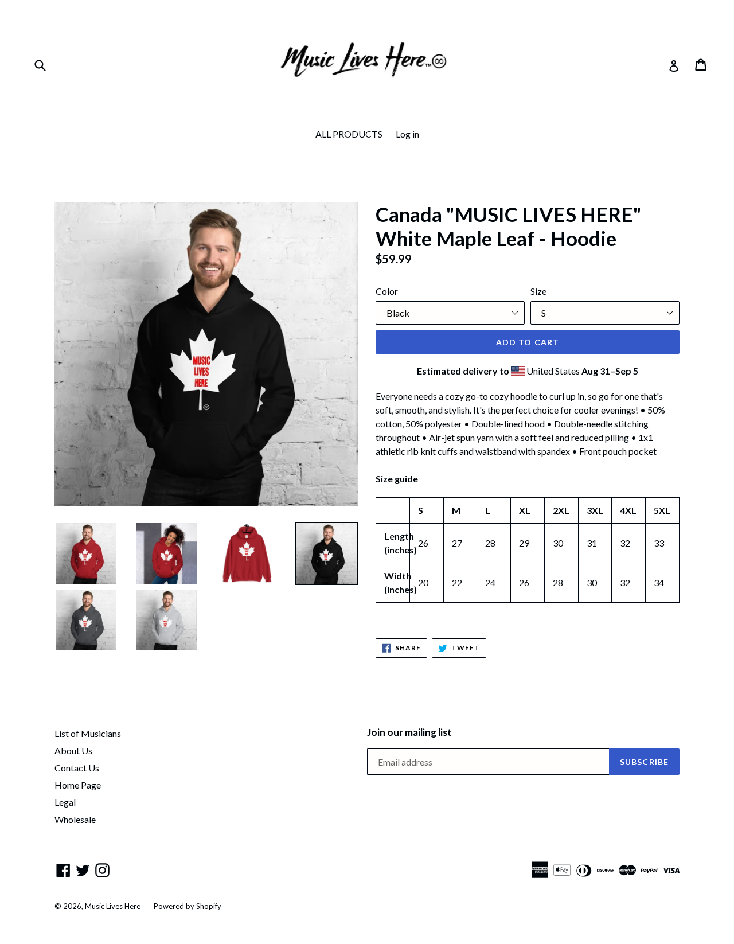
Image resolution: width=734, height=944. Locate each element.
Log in (407, 133)
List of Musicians (87, 733)
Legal (65, 802)
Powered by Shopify (187, 906)
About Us (73, 750)
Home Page (77, 784)
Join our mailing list (409, 732)
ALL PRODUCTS (348, 133)
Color (387, 291)
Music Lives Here (112, 906)
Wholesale (75, 819)
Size (538, 291)
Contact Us (76, 767)
